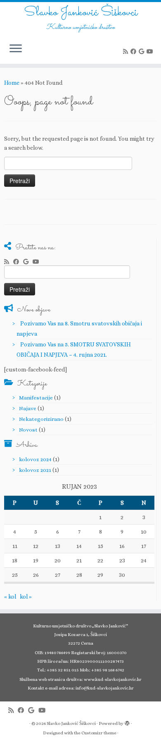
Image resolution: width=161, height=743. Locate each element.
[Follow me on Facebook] (134, 51)
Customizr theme (98, 733)
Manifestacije (36, 398)
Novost (28, 430)
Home (11, 82)
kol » (26, 596)
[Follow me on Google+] (143, 51)
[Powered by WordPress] (127, 722)
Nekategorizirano (41, 419)
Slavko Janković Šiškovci (80, 13)
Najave (27, 408)
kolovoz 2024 (35, 459)
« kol (10, 596)
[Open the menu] (15, 49)
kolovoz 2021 (35, 470)
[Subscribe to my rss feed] (126, 51)
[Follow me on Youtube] (151, 51)
